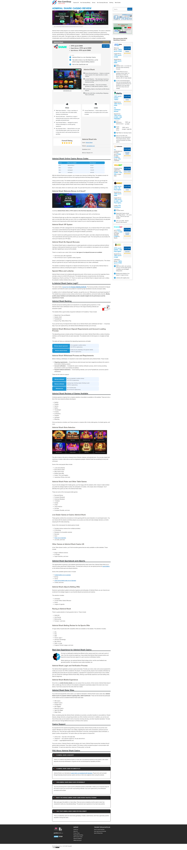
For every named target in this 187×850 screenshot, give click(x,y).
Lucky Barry (127, 251)
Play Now (127, 48)
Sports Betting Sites (98, 833)
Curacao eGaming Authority (78, 287)
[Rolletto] (118, 93)
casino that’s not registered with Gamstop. (82, 773)
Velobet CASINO (127, 171)
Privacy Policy (76, 833)
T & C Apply (71, 55)
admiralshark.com (67, 90)
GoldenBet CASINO (127, 153)
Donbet (127, 189)
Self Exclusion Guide (77, 836)
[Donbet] (118, 183)
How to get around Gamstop (100, 831)
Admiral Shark (89, 142)
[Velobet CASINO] (118, 165)
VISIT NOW (106, 46)
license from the (66, 287)
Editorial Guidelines (77, 838)
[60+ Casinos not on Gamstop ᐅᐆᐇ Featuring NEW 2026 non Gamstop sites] (61, 2)
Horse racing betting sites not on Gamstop (65, 580)
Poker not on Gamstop (60, 538)
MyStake (127, 51)
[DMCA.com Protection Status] (56, 847)
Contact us (75, 829)
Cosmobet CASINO (127, 233)
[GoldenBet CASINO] (118, 146)
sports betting (106, 566)
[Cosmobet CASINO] (118, 227)
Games (93, 2)
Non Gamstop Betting (85, 2)
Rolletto (127, 99)
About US (75, 831)
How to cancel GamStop (99, 829)
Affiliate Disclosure (77, 840)
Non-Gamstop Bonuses (102, 2)
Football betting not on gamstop (62, 575)
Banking (111, 2)
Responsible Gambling (78, 835)
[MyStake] (118, 45)
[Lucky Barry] (118, 245)
